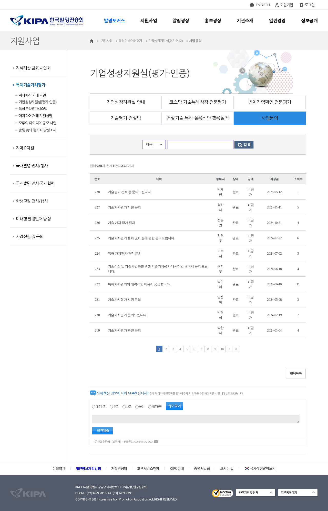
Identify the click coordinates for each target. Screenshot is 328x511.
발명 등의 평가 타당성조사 (37, 130)
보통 (128, 406)
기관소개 (245, 20)
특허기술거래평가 (30, 85)
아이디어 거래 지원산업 (35, 116)
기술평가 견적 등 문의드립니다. (129, 192)
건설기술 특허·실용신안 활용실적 (198, 118)
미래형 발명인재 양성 (33, 219)
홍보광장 (212, 20)
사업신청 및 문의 (29, 236)
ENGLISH (263, 4)
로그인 (309, 4)
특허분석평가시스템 (33, 109)
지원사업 (148, 20)
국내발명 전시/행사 (32, 166)
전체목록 (296, 373)
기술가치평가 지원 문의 (124, 207)
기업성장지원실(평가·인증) (38, 102)
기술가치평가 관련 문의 (124, 330)
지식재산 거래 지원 (32, 95)
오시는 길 (227, 468)
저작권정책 (119, 468)
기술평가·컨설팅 (125, 118)
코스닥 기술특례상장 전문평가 (197, 102)
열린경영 (277, 20)
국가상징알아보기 (262, 468)
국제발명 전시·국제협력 (35, 183)
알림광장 (180, 20)
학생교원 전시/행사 (32, 201)
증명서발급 (202, 468)
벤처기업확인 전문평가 (269, 102)
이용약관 (59, 468)
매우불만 (156, 406)
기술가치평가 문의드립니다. (127, 315)
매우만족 (100, 406)
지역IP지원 (25, 148)
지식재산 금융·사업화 (33, 68)
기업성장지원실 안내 (125, 102)
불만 (141, 406)
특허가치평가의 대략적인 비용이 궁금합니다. (139, 284)
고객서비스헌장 (148, 468)
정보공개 (309, 20)
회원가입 (286, 4)
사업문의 (269, 118)
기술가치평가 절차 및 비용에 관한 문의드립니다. (141, 238)
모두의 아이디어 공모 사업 (37, 123)
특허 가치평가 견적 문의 (124, 253)
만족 (116, 406)
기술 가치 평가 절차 (121, 223)
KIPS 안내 (177, 468)
